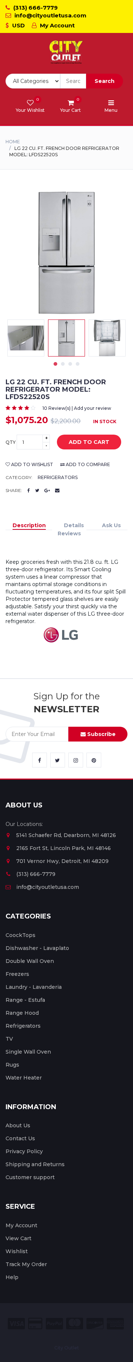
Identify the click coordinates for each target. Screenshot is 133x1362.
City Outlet (66, 1348)
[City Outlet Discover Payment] (94, 1323)
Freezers (17, 974)
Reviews (69, 533)
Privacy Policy (24, 1151)
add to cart (89, 442)
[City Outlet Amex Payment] (115, 1323)
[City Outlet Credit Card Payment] (35, 1323)
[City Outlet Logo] (66, 52)
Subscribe (101, 734)
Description (29, 525)
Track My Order (26, 1264)
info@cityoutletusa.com (49, 15)
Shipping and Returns (35, 1164)
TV (9, 1038)
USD (18, 25)
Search (105, 81)
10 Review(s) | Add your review (76, 408)
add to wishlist (31, 464)
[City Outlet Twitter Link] (57, 760)
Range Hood (22, 1013)
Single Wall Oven (28, 1051)
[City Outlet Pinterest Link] (93, 760)
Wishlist (17, 1251)
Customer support (30, 1177)
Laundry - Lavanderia (34, 987)
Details (74, 525)
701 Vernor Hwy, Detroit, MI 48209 (62, 861)
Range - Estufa (25, 1000)
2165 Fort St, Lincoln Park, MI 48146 (63, 848)
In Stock (104, 421)
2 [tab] (63, 364)
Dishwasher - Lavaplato (37, 948)
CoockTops (20, 935)
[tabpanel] (66, 338)
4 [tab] (77, 364)
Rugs (12, 1064)
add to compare (87, 464)
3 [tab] (70, 364)
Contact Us (20, 1138)
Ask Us (111, 525)
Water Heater (24, 1077)
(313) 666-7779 (35, 7)
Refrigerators (58, 477)
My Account (56, 25)
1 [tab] (55, 364)
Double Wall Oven (30, 961)
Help (12, 1277)
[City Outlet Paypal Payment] (54, 1323)
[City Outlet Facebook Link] (39, 760)
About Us (18, 1125)
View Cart (18, 1238)
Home (13, 141)
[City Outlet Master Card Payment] (74, 1323)
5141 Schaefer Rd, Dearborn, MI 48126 (66, 835)
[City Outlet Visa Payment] (16, 1323)
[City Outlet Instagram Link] (75, 760)
